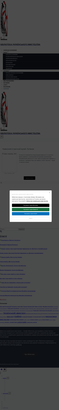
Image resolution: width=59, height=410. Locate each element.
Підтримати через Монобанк (30, 205)
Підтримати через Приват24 (30, 209)
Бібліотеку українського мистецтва (37, 201)
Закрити (30, 218)
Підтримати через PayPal (30, 213)
